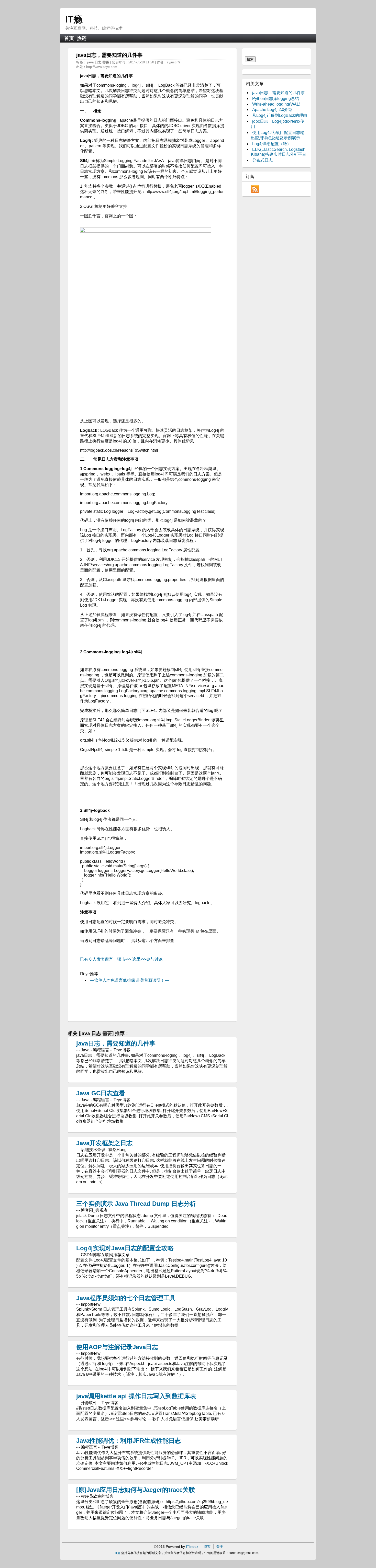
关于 (219, 1546)
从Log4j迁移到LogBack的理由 (279, 115)
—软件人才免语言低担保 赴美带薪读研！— (129, 980)
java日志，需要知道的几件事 (116, 1043)
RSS (255, 189)
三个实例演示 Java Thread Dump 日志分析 (136, 1203)
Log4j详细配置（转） (271, 144)
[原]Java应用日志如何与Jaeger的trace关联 (135, 1489)
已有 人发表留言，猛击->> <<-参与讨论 (121, 959)
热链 (81, 38)
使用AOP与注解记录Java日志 (117, 1347)
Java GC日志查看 (100, 1093)
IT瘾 (74, 19)
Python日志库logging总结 (275, 98)
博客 (207, 1546)
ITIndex (192, 1546)
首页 (69, 38)
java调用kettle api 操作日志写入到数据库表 (136, 1396)
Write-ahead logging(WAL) (276, 104)
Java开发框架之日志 (104, 1143)
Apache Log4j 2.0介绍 (272, 109)
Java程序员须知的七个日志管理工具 (125, 1297)
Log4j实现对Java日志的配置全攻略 (125, 1248)
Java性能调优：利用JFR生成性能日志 (128, 1440)
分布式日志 (262, 160)
